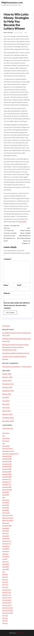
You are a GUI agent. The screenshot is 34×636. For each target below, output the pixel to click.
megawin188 (6, 526)
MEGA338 (22, 221)
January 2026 (7, 380)
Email (19, 285)
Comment (8, 259)
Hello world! (27, 366)
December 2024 (8, 418)
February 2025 (7, 414)
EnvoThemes (20, 633)
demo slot (5, 523)
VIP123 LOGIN (7, 608)
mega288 (5, 505)
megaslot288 (7, 456)
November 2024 (8, 421)
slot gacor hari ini (8, 451)
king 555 (5, 582)
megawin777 (6, 479)
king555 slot (6, 590)
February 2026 (7, 377)
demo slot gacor (7, 518)
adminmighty (19, 32)
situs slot (5, 533)
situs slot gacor (7, 448)
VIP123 (5, 621)
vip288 (4, 559)
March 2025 (6, 411)
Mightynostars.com (12, 2)
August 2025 (6, 394)
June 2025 (5, 401)
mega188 (5, 564)
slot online (6, 326)
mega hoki (5, 538)
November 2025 (8, 384)
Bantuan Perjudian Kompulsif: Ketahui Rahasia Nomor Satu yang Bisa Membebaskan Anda (15, 347)
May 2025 (5, 404)
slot (3, 436)
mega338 (5, 492)
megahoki (5, 528)
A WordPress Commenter (11, 366)
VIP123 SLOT (7, 597)
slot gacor (5, 433)
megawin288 (6, 469)
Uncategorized (14, 225)
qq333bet (5, 546)
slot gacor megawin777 (10, 454)
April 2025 (6, 407)
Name (6, 285)
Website (7, 293)
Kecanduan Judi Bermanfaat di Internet (15, 353)
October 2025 (7, 387)
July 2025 (5, 397)
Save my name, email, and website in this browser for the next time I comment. (17, 305)
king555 (5, 574)
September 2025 (8, 391)
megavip (5, 554)
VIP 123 (5, 615)
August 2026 (6, 374)
